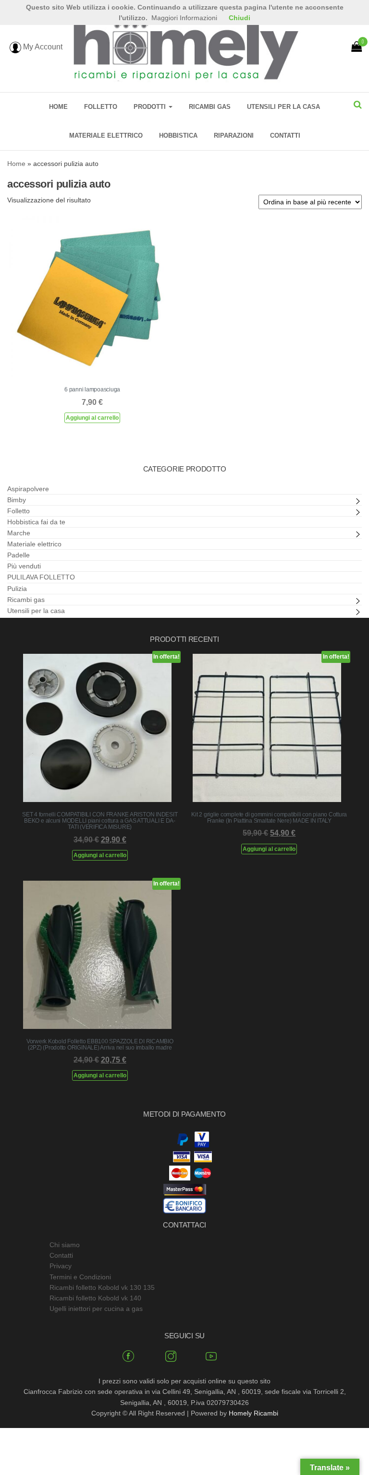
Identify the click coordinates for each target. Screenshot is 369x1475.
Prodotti (151, 106)
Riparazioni (234, 135)
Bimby (16, 500)
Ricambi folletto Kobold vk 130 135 (102, 1287)
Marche (18, 533)
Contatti (285, 135)
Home (58, 106)
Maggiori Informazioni (184, 18)
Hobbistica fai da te (36, 522)
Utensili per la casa (283, 106)
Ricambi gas (210, 106)
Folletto (100, 106)
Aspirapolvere (28, 489)
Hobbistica (178, 135)
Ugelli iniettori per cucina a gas (96, 1308)
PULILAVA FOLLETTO (41, 577)
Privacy (60, 1266)
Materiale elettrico (106, 135)
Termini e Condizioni (80, 1277)
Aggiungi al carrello (92, 417)
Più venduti (24, 566)
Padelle (18, 555)
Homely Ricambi (253, 1413)
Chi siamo (64, 1245)
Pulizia (17, 588)
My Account (41, 47)
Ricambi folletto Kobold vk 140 (95, 1298)
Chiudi (239, 18)
